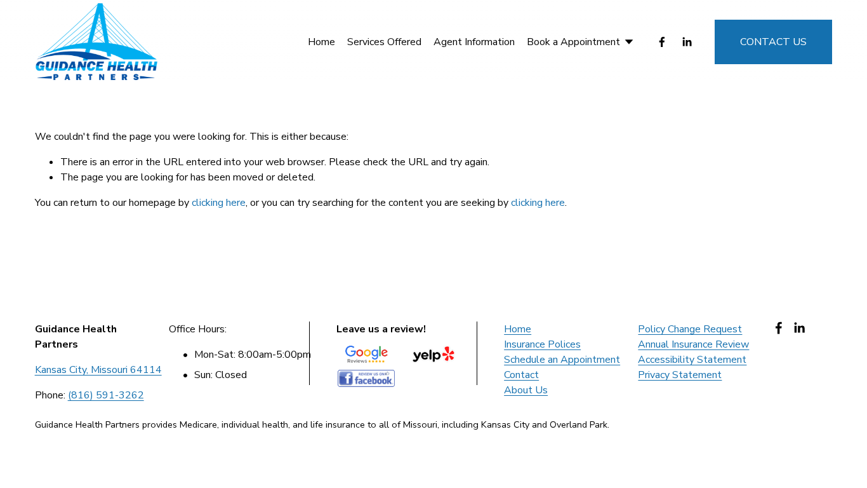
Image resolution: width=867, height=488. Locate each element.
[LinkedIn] (686, 42)
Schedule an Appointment (562, 360)
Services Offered (384, 42)
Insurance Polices (542, 344)
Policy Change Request (690, 329)
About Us (526, 390)
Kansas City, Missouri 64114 (98, 370)
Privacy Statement (680, 375)
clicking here (219, 203)
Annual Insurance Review (693, 344)
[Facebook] (662, 42)
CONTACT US (773, 42)
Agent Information (474, 42)
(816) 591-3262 (106, 395)
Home (321, 42)
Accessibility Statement (692, 360)
